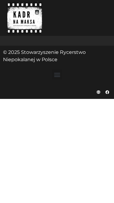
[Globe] (98, 92)
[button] (57, 74)
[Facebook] (107, 92)
